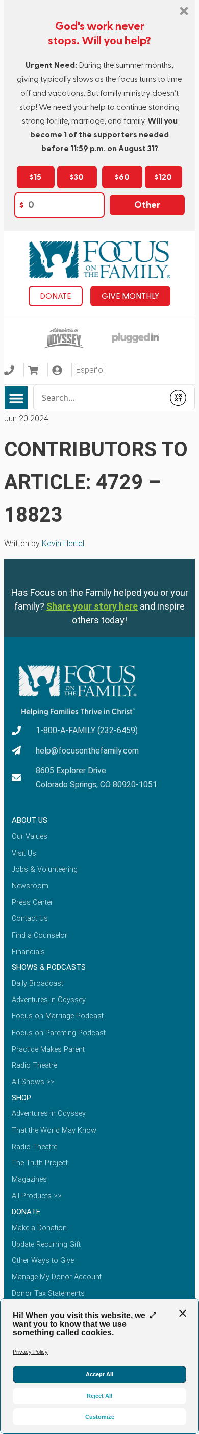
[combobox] (99, 397)
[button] (16, 397)
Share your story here (92, 606)
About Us (29, 820)
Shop (21, 1097)
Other (147, 205)
